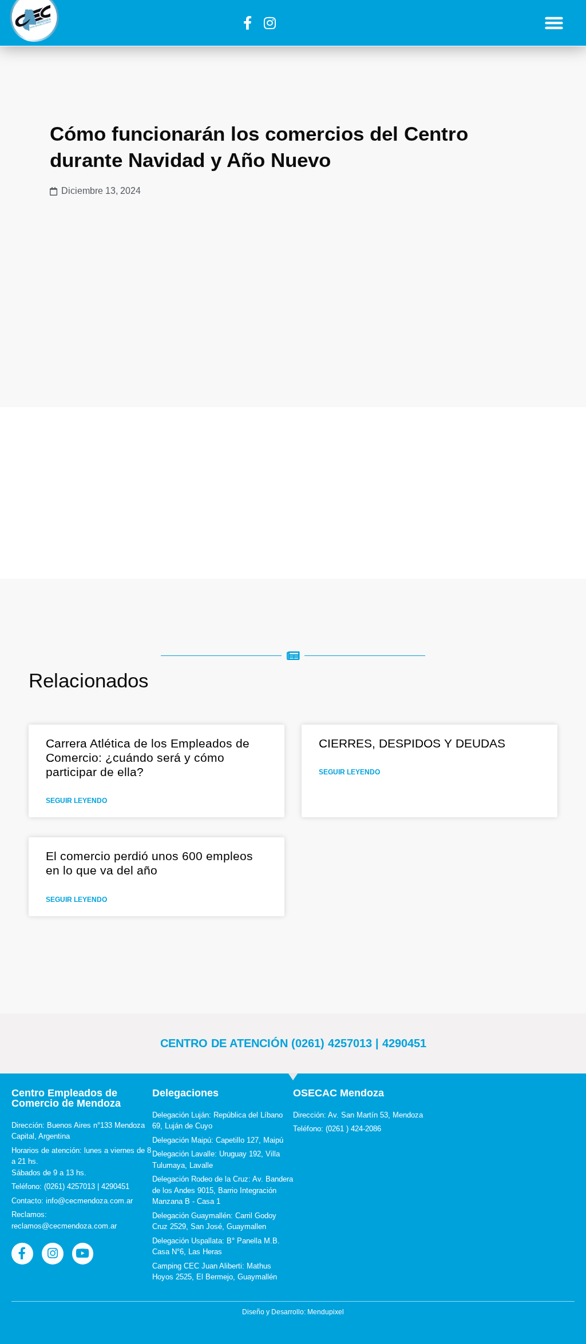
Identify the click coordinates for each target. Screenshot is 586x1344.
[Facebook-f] (247, 23)
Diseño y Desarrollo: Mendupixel (293, 1312)
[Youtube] (83, 1254)
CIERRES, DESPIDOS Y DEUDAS (412, 743)
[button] (554, 23)
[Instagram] (269, 23)
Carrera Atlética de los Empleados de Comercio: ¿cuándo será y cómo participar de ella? (148, 757)
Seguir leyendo (76, 801)
